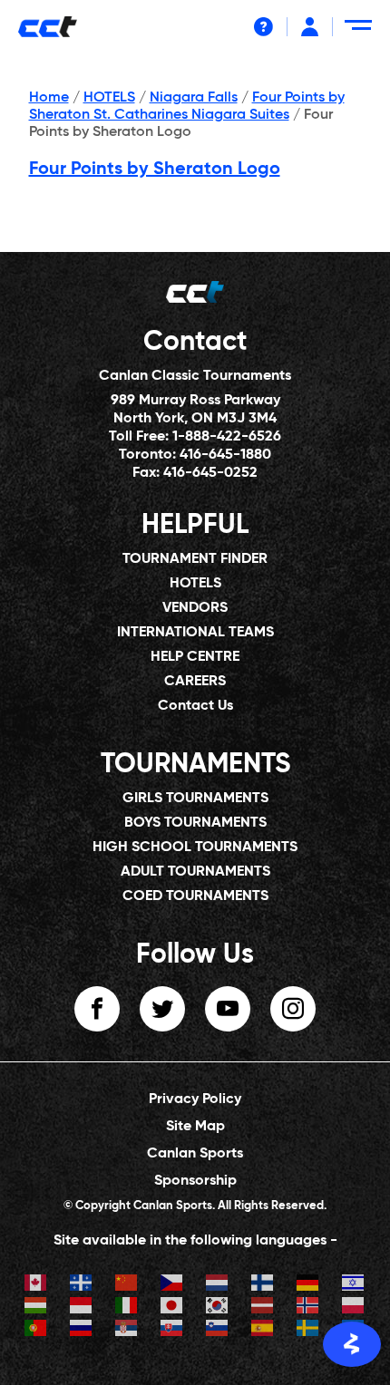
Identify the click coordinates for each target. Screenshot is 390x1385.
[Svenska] (308, 1330)
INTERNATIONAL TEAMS (195, 632)
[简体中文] (127, 1285)
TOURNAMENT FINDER (195, 559)
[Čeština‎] (172, 1285)
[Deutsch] (308, 1285)
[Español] (263, 1330)
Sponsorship (195, 1181)
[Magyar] (36, 1307)
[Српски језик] (127, 1330)
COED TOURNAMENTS (195, 896)
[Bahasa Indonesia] (81, 1307)
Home (49, 98)
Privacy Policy (195, 1099)
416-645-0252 (210, 473)
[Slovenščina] (217, 1330)
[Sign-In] (309, 26)
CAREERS (195, 681)
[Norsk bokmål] (308, 1307)
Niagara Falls (194, 98)
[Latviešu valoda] (263, 1307)
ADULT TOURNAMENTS (195, 872)
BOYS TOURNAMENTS (195, 823)
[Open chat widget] (352, 1344)
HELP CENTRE (195, 657)
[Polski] (353, 1307)
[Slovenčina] (172, 1330)
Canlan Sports (195, 1154)
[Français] (81, 1285)
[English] (36, 1285)
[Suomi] (263, 1285)
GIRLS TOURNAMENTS (195, 798)
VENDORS (195, 608)
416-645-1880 (225, 455)
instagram (293, 1008)
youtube (227, 1008)
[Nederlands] (217, 1285)
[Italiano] (127, 1307)
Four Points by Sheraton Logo (154, 169)
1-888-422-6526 (226, 437)
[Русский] (81, 1330)
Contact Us (195, 706)
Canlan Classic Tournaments (195, 376)
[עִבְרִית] (353, 1285)
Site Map (195, 1126)
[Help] (263, 26)
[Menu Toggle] (361, 32)
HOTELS (109, 98)
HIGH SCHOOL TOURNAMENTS (195, 847)
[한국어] (217, 1307)
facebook (97, 1008)
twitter (162, 1008)
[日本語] (172, 1307)
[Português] (36, 1330)
